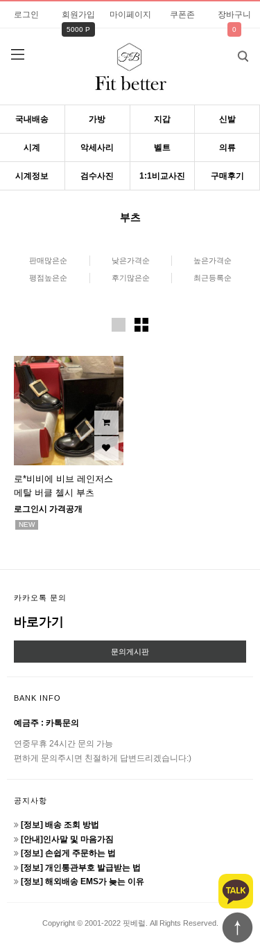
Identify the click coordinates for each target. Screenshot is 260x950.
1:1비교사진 (162, 176)
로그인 (26, 14)
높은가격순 (212, 260)
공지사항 (30, 800)
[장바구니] (106, 423)
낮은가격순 (131, 260)
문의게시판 (130, 651)
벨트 (162, 147)
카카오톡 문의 (40, 597)
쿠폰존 (182, 14)
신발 (227, 119)
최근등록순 (212, 278)
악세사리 (97, 147)
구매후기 (227, 176)
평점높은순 (48, 278)
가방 (97, 119)
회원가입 (78, 14)
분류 (17, 54)
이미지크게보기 (118, 324)
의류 (227, 147)
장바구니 (234, 14)
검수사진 (97, 176)
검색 (242, 56)
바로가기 (39, 622)
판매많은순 (48, 260)
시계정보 (32, 176)
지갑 (162, 119)
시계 (32, 147)
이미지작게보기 (141, 324)
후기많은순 (131, 278)
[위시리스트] (106, 448)
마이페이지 (130, 14)
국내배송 (32, 119)
